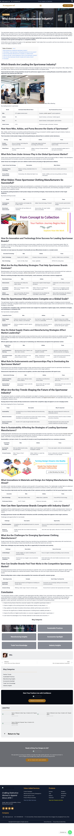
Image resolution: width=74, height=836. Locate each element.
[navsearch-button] (72, 1)
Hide (14, 48)
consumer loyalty (67, 34)
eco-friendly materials (66, 433)
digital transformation (49, 397)
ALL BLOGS (6, 14)
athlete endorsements (29, 273)
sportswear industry (31, 42)
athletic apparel (47, 113)
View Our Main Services (30, 800)
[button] (40, 5)
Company (5, 813)
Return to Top (13, 734)
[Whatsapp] (70, 832)
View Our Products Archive (56, 800)
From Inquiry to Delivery (45, 1)
